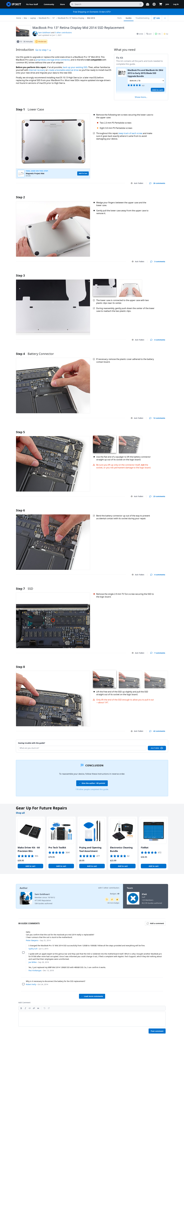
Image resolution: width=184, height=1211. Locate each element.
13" (53, 18)
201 (150, 34)
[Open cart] (160, 4)
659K (141, 34)
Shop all (20, 812)
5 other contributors (63, 32)
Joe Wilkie (33, 962)
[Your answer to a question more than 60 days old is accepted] (107, 899)
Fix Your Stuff (32, 4)
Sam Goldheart (44, 32)
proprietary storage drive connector (53, 59)
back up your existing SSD (75, 67)
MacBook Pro (44, 18)
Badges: (114, 893)
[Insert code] (30, 1008)
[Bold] (21, 1008)
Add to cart (157, 89)
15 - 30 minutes (26, 41)
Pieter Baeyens (32, 940)
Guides (129, 18)
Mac (25, 18)
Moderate (42, 41)
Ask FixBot (138, 183)
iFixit (144, 894)
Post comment (157, 1031)
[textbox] (92, 1019)
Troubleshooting (142, 18)
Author (24, 887)
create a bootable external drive (63, 70)
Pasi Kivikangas (35, 970)
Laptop (33, 18)
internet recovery (37, 70)
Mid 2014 (91, 18)
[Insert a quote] (38, 1008)
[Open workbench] (147, 4)
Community (49, 4)
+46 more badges (113, 903)
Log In (176, 4)
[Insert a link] (34, 1008)
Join (167, 4)
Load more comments (93, 996)
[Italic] (25, 1008)
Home (18, 18)
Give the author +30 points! (93, 783)
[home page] (13, 4)
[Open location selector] (154, 4)
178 (158, 34)
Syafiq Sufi (33, 948)
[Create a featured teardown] (117, 899)
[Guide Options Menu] (165, 18)
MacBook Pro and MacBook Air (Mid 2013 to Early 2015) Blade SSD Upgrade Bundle (145, 73)
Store (62, 4)
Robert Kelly (31, 984)
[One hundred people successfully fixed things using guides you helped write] (112, 899)
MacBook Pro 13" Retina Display (71, 18)
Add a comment (156, 194)
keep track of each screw (130, 133)
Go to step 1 (42, 49)
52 (167, 34)
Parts (119, 18)
